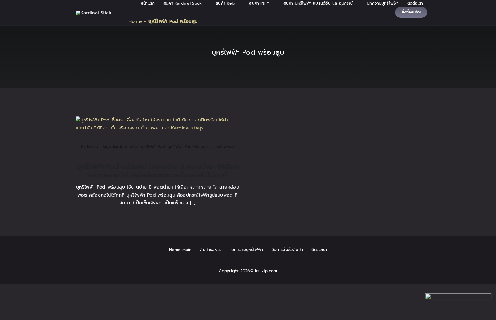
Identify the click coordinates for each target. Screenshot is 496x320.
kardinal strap (125, 146)
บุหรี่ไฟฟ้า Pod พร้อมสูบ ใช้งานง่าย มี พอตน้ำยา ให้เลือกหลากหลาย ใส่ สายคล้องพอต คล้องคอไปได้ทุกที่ (157, 171)
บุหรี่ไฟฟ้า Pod (153, 146)
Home (135, 21)
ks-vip (92, 146)
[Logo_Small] (93, 12)
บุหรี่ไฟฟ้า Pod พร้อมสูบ (188, 146)
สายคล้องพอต (222, 146)
